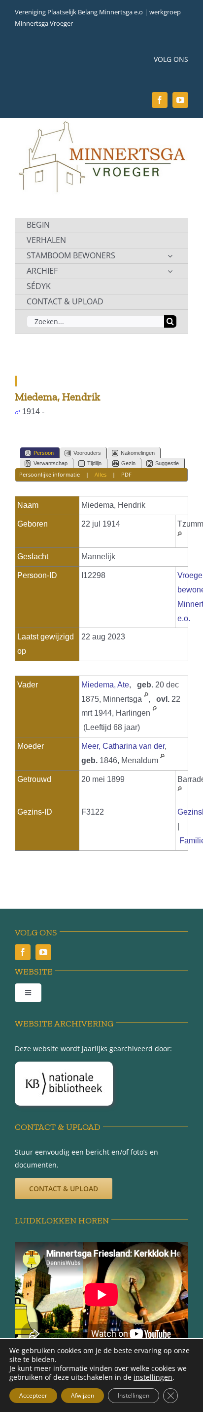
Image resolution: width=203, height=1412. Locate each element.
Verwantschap (51, 463)
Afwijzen (82, 1395)
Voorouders (87, 453)
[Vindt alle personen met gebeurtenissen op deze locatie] (179, 538)
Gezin (128, 463)
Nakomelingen (138, 453)
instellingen (153, 1377)
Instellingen (133, 1395)
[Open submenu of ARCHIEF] (170, 271)
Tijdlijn (94, 463)
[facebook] (160, 100)
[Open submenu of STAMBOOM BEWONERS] (170, 255)
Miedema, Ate (105, 685)
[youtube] (180, 100)
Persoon (44, 453)
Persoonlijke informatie (49, 474)
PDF (126, 474)
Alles (100, 474)
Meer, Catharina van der (123, 746)
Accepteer (33, 1395)
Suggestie (167, 463)
